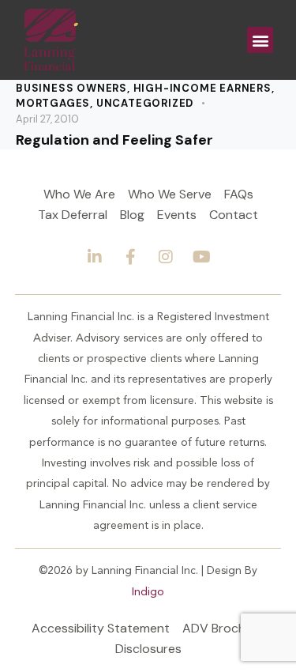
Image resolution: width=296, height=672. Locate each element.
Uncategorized (144, 103)
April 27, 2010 (47, 119)
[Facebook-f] (130, 257)
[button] (260, 40)
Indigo (148, 592)
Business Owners (71, 88)
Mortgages (53, 103)
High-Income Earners (202, 88)
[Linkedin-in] (95, 257)
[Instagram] (166, 257)
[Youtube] (201, 257)
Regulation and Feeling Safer (114, 140)
